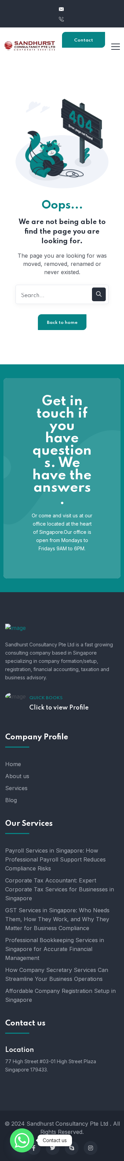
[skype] (72, 1148)
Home (13, 764)
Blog (11, 800)
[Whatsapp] (22, 1140)
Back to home (62, 322)
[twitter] (53, 1148)
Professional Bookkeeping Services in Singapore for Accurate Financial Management (54, 949)
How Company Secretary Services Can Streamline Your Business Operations (56, 974)
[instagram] (90, 1148)
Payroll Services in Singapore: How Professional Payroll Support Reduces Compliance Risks (55, 859)
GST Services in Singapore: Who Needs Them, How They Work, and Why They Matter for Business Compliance (57, 919)
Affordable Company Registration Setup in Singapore (60, 995)
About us (17, 776)
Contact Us (83, 43)
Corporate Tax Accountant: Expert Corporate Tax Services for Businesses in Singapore (59, 889)
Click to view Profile (59, 708)
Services (16, 788)
